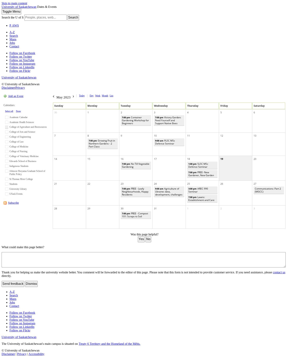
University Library (18, 189)
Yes (141, 239)
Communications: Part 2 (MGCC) (268, 190)
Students (13, 184)
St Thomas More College (21, 179)
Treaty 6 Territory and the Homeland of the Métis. (109, 343)
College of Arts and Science (22, 131)
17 (155, 159)
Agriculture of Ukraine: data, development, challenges (168, 191)
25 (188, 183)
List (111, 95)
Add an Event (15, 96)
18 (188, 159)
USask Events (16, 193)
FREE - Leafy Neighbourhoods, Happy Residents (135, 191)
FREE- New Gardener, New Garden (201, 174)
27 (255, 183)
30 (55, 112)
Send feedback (12, 283)
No (148, 239)
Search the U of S (13, 17)
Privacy (20, 87)
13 (255, 135)
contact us (279, 272)
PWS (14, 25)
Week (97, 95)
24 (155, 183)
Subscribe (13, 202)
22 (88, 183)
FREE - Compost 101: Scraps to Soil (135, 215)
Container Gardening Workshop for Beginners (135, 120)
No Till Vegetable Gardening (135, 165)
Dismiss (31, 283)
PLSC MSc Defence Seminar (165, 142)
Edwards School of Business (22, 161)
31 (155, 208)
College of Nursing (18, 151)
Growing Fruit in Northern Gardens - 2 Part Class (102, 143)
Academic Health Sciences (21, 122)
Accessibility (36, 354)
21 (55, 183)
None (18, 111)
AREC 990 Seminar (198, 190)
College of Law (16, 141)
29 (88, 208)
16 (122, 159)
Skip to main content (14, 3)
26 (221, 183)
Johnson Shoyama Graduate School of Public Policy (27, 173)
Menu (11, 11)
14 (55, 159)
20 (255, 159)
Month (105, 95)
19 (221, 159)
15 (88, 159)
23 (122, 183)
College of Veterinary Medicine (24, 156)
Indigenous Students (19, 166)
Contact (14, 46)
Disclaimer (8, 87)
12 (221, 135)
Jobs (12, 42)
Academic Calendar (18, 117)
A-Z (12, 32)
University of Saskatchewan (19, 6)
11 (188, 135)
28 (55, 208)
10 (155, 135)
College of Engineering (20, 136)
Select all (9, 111)
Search (73, 17)
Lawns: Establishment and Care (201, 198)
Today (82, 95)
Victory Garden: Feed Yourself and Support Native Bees (168, 120)
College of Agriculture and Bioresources (28, 127)
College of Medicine (18, 146)
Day (92, 95)
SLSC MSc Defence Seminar (198, 165)
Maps (12, 39)
